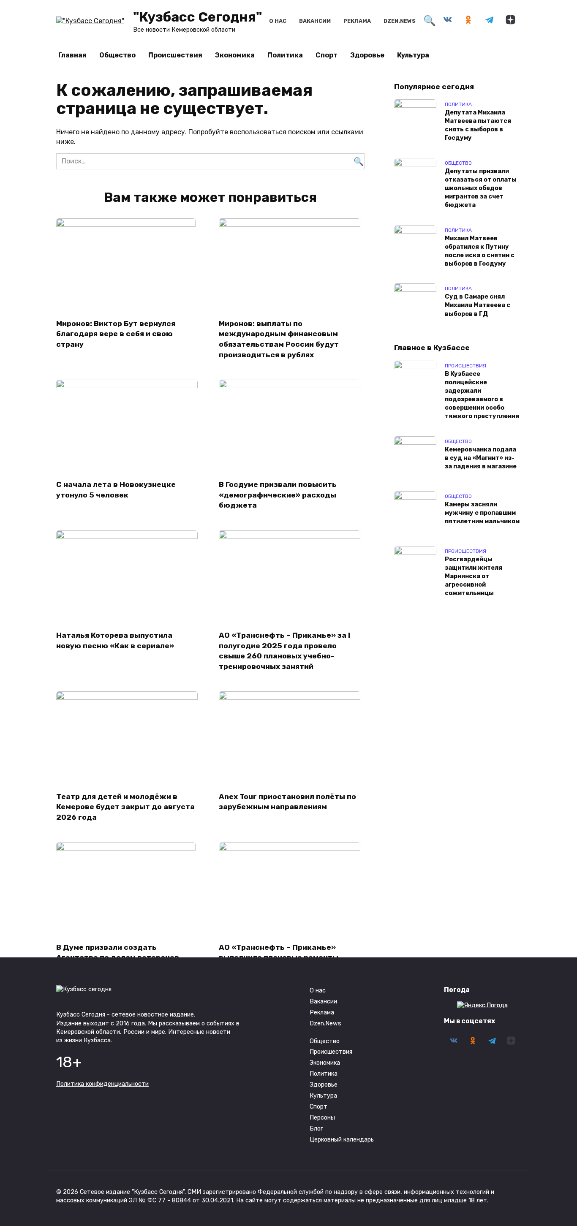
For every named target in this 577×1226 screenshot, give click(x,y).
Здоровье (367, 55)
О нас (277, 21)
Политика (285, 55)
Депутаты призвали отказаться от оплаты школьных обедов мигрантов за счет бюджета (481, 188)
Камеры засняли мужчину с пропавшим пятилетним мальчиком (482, 513)
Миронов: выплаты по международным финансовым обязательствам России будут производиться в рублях (279, 339)
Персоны (322, 1117)
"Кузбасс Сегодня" (197, 17)
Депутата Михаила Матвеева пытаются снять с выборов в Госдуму (478, 125)
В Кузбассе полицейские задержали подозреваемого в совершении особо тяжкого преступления (482, 395)
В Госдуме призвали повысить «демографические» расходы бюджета (278, 494)
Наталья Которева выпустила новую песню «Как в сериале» (115, 640)
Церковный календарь (342, 1139)
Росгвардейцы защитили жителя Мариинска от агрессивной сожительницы (473, 576)
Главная (72, 55)
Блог (316, 1128)
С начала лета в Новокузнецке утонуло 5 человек (116, 489)
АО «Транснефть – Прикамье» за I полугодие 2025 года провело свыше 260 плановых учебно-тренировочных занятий (284, 651)
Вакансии (315, 21)
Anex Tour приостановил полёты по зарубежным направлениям (287, 801)
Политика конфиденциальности (102, 1083)
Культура (413, 55)
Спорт (326, 55)
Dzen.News (400, 21)
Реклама (357, 21)
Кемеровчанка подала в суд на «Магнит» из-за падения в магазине (481, 458)
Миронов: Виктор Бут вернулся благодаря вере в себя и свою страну (115, 333)
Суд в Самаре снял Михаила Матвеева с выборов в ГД (477, 306)
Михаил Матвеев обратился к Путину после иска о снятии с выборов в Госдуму (479, 251)
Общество (117, 55)
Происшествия (175, 55)
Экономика (235, 55)
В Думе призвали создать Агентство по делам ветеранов (117, 952)
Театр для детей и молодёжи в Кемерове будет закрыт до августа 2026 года (125, 806)
